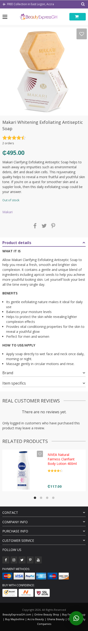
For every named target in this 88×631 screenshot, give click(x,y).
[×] (76, 618)
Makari (7, 212)
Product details (16, 242)
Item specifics (14, 383)
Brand (7, 372)
